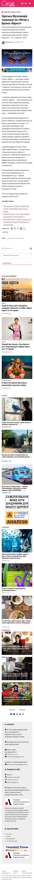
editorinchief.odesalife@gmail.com (17, 764)
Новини (3, 303)
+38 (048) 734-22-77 (12, 754)
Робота (8, 836)
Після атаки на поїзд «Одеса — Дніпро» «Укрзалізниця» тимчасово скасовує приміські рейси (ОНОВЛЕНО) (15, 488)
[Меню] (25, 3)
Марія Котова (9, 42)
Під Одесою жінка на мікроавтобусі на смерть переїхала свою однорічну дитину (16, 456)
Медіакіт (9, 775)
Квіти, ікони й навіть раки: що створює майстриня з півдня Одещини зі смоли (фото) (16, 648)
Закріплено (22, 3)
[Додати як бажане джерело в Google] (5, 232)
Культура (7, 12)
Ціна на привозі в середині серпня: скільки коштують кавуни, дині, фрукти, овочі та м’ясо (16, 699)
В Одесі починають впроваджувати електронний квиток (13, 589)
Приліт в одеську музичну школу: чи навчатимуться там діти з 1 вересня (15, 675)
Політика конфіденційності (6, 872)
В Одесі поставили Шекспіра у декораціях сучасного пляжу (14, 384)
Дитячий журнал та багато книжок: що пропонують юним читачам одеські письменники (17, 222)
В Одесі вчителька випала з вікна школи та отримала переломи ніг (16, 424)
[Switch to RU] (30, 3)
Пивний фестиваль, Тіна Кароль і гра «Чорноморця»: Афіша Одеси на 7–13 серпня (16, 346)
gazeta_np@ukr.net (12, 782)
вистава (13, 238)
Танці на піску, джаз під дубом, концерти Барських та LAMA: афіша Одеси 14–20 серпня (17, 308)
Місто (13, 12)
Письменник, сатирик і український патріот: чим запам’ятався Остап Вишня (16, 208)
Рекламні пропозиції (13, 777)
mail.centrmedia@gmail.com (15, 757)
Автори (22, 710)
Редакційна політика (15, 872)
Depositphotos (10, 839)
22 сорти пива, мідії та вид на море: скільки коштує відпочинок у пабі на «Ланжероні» (16, 622)
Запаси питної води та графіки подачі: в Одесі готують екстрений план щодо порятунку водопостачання (15, 556)
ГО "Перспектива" (11, 841)
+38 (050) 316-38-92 (12, 780)
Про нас (12, 710)
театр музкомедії (19, 238)
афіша (8, 238)
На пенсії (9, 834)
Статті (18, 12)
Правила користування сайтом (27, 872)
